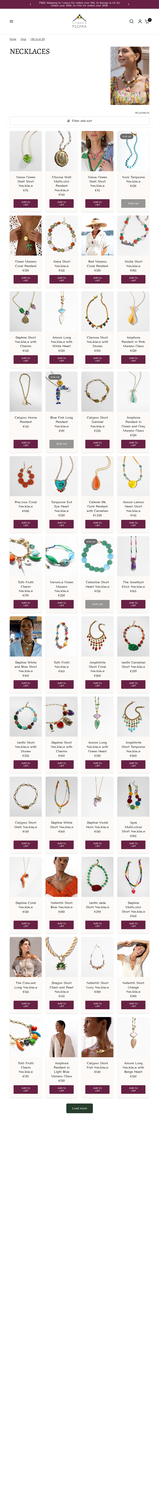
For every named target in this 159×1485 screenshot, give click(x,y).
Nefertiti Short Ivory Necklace (97, 985)
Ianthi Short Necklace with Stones (25, 747)
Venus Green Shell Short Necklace (25, 181)
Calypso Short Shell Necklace (25, 825)
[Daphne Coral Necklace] (26, 877)
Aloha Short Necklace (133, 264)
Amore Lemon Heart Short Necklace (133, 506)
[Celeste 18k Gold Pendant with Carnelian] (97, 476)
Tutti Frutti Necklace (62, 665)
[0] (146, 21)
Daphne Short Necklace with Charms (25, 342)
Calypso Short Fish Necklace (97, 1065)
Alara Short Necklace (61, 264)
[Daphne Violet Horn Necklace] (97, 797)
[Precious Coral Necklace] (26, 476)
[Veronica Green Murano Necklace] (62, 556)
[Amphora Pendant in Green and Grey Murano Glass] (133, 392)
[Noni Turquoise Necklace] (133, 151)
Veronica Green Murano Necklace (61, 586)
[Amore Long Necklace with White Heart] (62, 311)
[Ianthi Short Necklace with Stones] (26, 717)
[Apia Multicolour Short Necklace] (133, 797)
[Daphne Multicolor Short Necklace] (133, 877)
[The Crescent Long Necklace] (26, 957)
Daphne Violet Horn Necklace (97, 825)
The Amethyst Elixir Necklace (133, 584)
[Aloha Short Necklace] (133, 236)
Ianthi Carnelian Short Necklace (133, 665)
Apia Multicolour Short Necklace (133, 827)
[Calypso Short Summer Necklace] (97, 392)
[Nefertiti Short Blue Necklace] (62, 877)
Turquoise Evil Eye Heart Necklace (61, 506)
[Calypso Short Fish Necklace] (97, 1037)
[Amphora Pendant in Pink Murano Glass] (133, 311)
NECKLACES (37, 39)
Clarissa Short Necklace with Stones (97, 342)
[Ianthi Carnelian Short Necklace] (133, 636)
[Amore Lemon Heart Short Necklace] (133, 476)
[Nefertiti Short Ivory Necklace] (97, 957)
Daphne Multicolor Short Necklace (133, 907)
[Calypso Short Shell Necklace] (26, 797)
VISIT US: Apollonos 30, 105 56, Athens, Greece (86, 2)
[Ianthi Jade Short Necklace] (97, 877)
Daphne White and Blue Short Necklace (26, 667)
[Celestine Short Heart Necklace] (97, 556)
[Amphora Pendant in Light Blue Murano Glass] (62, 1037)
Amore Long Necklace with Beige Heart (133, 1067)
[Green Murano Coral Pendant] (26, 236)
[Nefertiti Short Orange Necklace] (133, 957)
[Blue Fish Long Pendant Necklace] (62, 392)
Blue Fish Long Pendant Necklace (61, 422)
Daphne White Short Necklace (61, 825)
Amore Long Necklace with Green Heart (97, 747)
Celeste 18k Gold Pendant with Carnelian (97, 506)
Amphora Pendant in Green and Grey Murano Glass (133, 424)
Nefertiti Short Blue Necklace (62, 905)
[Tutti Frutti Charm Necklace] (26, 556)
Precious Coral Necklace (26, 504)
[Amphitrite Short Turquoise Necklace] (133, 717)
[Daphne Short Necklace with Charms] (26, 311)
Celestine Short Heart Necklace (97, 584)
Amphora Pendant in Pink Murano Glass (133, 342)
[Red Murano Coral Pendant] (97, 236)
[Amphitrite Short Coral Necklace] (97, 636)
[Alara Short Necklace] (62, 236)
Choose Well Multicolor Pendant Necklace (61, 183)
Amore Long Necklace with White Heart (61, 342)
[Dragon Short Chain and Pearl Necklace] (62, 957)
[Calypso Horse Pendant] (26, 392)
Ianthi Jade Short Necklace (97, 905)
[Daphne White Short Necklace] (62, 797)
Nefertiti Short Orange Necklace (133, 987)
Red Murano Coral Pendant (97, 264)
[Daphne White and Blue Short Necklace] (26, 636)
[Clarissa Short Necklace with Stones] (97, 311)
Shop (23, 39)
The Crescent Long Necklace (25, 985)
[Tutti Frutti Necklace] (62, 636)
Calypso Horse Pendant (26, 420)
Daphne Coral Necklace (26, 905)
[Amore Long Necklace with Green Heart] (97, 717)
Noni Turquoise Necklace (133, 179)
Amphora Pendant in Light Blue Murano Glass (61, 1069)
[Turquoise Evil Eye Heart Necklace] (62, 476)
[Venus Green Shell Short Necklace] (26, 151)
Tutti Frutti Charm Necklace (26, 586)
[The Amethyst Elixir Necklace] (133, 556)
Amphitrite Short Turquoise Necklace (133, 747)
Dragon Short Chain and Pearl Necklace (61, 987)
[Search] (131, 21)
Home (13, 39)
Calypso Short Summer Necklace (97, 422)
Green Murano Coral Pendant (25, 264)
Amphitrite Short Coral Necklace (97, 667)
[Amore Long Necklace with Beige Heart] (133, 1037)
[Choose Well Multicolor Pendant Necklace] (62, 151)
